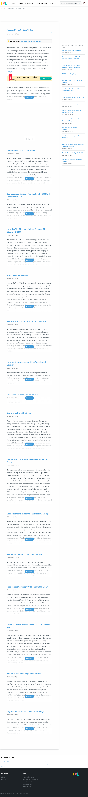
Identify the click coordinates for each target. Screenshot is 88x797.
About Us (4, 777)
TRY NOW (46, 78)
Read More (29, 179)
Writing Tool (29, 3)
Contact (3, 779)
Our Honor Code (28, 782)
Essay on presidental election (31, 41)
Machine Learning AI (41, 3)
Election (47, 762)
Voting (2, 766)
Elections (3, 764)
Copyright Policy (28, 777)
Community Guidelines (30, 779)
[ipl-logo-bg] (5, 3)
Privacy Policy (27, 784)
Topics (21, 3)
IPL (2, 8)
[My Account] (85, 3)
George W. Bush (49, 764)
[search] (79, 3)
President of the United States (9, 762)
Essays (14, 3)
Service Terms (27, 787)
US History (53, 3)
